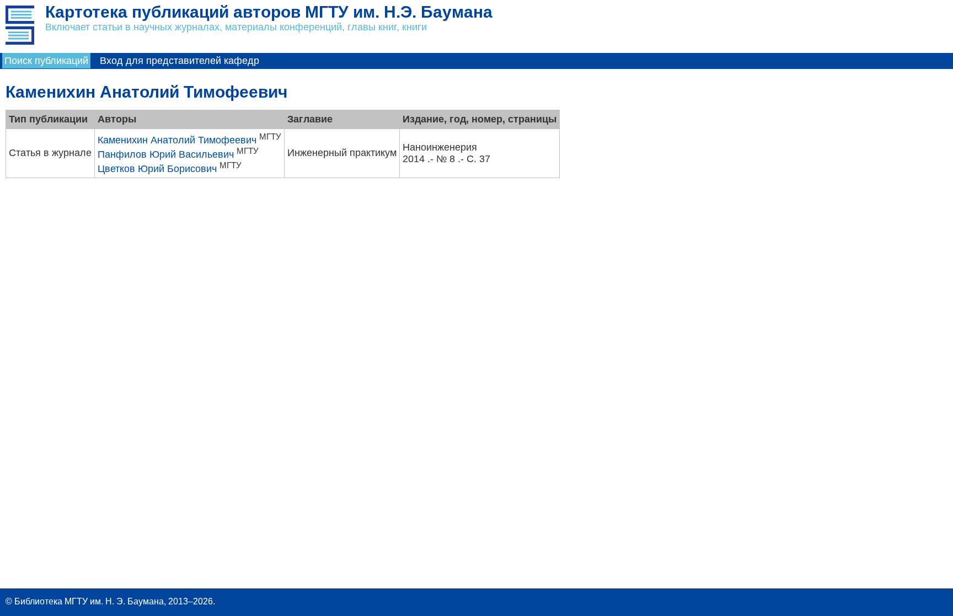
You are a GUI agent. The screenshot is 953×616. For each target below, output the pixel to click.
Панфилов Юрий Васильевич (166, 154)
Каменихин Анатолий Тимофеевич (177, 140)
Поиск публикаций (46, 60)
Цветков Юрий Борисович (157, 168)
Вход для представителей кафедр (179, 60)
